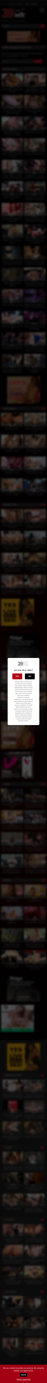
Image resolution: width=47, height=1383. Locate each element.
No (30, 676)
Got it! (23, 1375)
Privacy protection (23, 1379)
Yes (17, 676)
